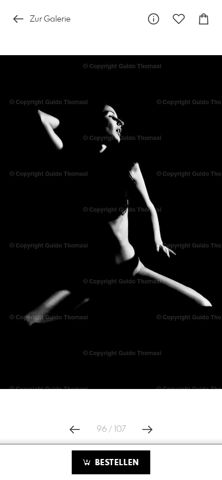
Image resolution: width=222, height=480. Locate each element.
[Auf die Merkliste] (179, 19)
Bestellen (115, 463)
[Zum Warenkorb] (204, 19)
